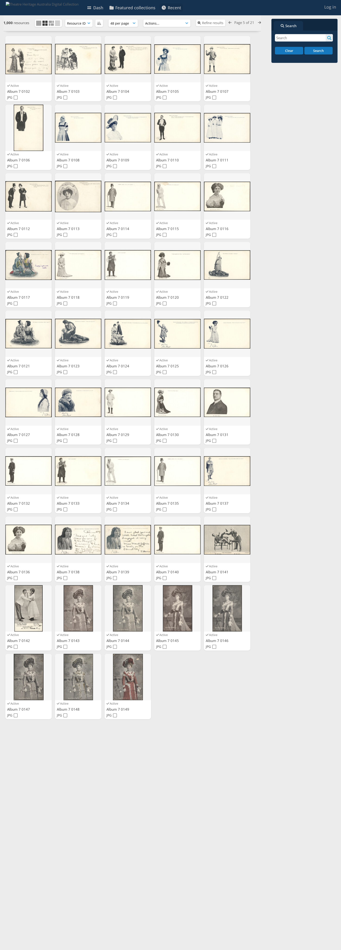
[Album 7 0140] (177, 540)
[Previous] (230, 22)
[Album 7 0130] (177, 402)
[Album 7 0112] (28, 196)
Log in (330, 7)
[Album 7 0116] (227, 196)
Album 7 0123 (68, 366)
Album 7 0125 (168, 366)
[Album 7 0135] (177, 471)
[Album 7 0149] (128, 677)
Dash (97, 7)
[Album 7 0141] (227, 540)
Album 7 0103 (68, 91)
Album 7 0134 (118, 503)
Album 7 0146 (217, 640)
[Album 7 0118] (78, 265)
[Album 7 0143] (78, 608)
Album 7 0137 (217, 503)
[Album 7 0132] (28, 471)
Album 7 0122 (217, 297)
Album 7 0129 (118, 434)
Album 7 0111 (217, 160)
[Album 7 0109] (128, 128)
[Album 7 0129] (128, 402)
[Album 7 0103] (78, 59)
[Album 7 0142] (28, 608)
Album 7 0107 (217, 91)
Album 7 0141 (217, 572)
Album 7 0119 (118, 297)
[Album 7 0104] (128, 59)
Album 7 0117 (19, 297)
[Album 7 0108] (78, 128)
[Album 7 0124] (128, 334)
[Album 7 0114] (128, 196)
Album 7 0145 (168, 640)
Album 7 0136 (19, 572)
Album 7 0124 (118, 366)
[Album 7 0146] (227, 608)
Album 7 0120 (168, 297)
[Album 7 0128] (78, 402)
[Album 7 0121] (28, 334)
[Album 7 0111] (227, 128)
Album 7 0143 (68, 640)
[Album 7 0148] (78, 677)
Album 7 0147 (19, 709)
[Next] (259, 22)
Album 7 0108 (68, 160)
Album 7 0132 (19, 503)
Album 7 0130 (168, 434)
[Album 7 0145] (177, 608)
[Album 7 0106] (28, 128)
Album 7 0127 (19, 434)
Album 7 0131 (217, 434)
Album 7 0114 (118, 228)
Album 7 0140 (168, 572)
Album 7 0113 (68, 228)
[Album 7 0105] (177, 59)
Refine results (212, 23)
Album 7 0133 (68, 503)
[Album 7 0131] (227, 402)
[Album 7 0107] (227, 59)
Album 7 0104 (118, 91)
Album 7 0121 (19, 366)
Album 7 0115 (168, 228)
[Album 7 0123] (78, 334)
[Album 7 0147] (28, 677)
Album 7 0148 (68, 709)
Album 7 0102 (19, 91)
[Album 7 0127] (28, 402)
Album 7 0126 (217, 366)
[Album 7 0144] (128, 608)
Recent (174, 7)
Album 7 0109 (118, 160)
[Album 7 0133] (78, 471)
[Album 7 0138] (78, 540)
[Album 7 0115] (177, 196)
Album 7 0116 (217, 228)
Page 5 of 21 (244, 22)
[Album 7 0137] (227, 471)
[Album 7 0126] (227, 334)
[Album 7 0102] (28, 59)
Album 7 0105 (168, 91)
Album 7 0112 (19, 228)
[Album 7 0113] (78, 196)
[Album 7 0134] (128, 471)
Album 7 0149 (118, 709)
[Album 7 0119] (128, 265)
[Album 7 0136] (28, 540)
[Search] (329, 38)
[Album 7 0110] (177, 128)
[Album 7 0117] (28, 265)
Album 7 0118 (68, 297)
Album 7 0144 (118, 640)
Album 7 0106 (19, 160)
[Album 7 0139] (128, 540)
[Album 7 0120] (177, 265)
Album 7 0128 (68, 434)
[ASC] (99, 23)
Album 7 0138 (68, 572)
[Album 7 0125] (177, 334)
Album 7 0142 (19, 640)
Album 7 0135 (168, 503)
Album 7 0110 (168, 160)
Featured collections (134, 7)
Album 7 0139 (118, 572)
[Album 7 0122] (227, 265)
